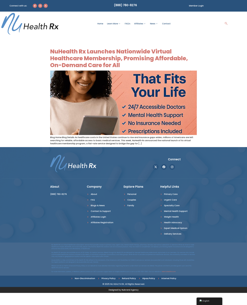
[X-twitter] (46, 6)
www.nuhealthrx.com (169, 272)
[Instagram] (40, 6)
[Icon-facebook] (35, 6)
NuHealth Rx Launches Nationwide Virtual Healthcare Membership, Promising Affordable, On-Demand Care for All (119, 58)
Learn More (112, 23)
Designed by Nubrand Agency (124, 289)
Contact (166, 23)
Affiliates (138, 23)
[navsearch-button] (226, 24)
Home (100, 23)
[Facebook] (164, 167)
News (152, 23)
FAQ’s (127, 23)
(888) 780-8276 (125, 5)
